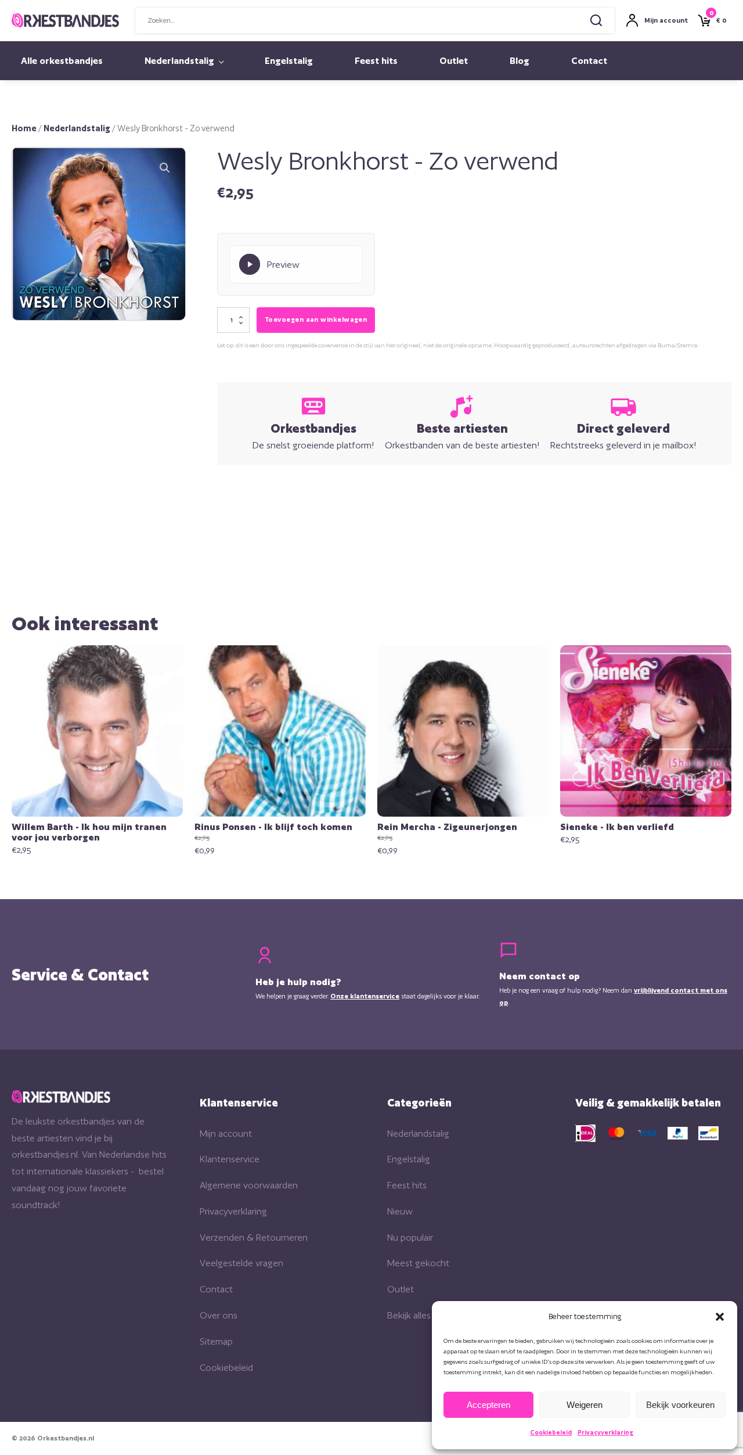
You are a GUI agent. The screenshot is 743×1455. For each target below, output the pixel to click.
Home (24, 128)
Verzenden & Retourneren (254, 1237)
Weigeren (585, 1405)
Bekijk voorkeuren (680, 1405)
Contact (589, 60)
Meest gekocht (418, 1263)
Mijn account (226, 1133)
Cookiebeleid (551, 1432)
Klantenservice (229, 1159)
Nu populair (410, 1237)
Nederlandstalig (179, 60)
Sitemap (216, 1341)
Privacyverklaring (605, 1432)
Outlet (453, 60)
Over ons (218, 1315)
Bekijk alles (409, 1315)
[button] (720, 1317)
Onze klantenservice (364, 996)
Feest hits (376, 60)
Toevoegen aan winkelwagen (316, 319)
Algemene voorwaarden (249, 1185)
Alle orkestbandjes (62, 60)
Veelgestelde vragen (241, 1263)
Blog (519, 60)
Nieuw (400, 1211)
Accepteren (488, 1405)
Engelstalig (289, 60)
